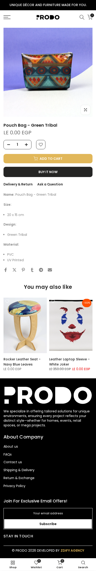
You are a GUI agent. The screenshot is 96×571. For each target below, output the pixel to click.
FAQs (7, 454)
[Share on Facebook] (5, 270)
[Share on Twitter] (14, 270)
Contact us (12, 462)
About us (10, 446)
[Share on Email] (50, 270)
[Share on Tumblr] (32, 270)
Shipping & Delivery (18, 470)
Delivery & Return (18, 184)
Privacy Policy (14, 486)
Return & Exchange (18, 478)
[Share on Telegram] (41, 270)
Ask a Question (50, 184)
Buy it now (48, 172)
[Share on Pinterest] (23, 270)
